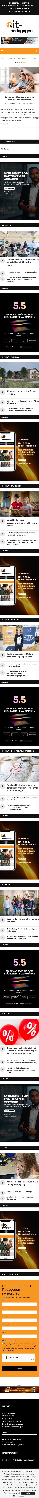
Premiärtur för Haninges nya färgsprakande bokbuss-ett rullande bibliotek (20, 1070)
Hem (1, 58)
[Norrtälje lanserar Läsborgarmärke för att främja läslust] (19, 504)
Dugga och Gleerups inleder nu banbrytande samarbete (19, 98)
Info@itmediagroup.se (15, 1424)
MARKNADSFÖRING (27, 5)
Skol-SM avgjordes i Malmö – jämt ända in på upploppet (20, 655)
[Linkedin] (19, 11)
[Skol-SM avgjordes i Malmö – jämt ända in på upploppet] (19, 638)
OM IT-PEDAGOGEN (10, 5)
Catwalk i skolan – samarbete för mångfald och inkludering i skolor (22, 262)
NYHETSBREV (13, 3)
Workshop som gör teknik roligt (19, 1192)
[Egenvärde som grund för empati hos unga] (19, 903)
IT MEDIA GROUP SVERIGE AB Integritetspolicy (18, 1460)
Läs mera (3, 124)
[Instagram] (12, 11)
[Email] (26, 11)
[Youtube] (22, 11)
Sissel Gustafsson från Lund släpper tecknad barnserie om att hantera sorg (21, 1061)
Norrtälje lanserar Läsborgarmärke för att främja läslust (21, 523)
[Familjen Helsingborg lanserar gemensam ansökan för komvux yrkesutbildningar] (19, 769)
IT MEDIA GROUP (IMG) (19, 8)
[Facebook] (9, 11)
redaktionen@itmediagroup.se (12, 1427)
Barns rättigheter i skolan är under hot (21, 272)
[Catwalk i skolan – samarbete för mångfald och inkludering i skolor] (19, 244)
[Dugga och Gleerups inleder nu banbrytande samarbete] (19, 80)
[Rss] (29, 11)
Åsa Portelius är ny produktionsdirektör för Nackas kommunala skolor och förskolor (22, 279)
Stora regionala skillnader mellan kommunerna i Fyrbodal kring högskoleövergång (19, 807)
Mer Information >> (20, 1496)
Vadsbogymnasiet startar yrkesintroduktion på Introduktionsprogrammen (17, 673)
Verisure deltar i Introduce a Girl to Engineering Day (22, 1183)
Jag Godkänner (28, 1493)
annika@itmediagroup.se (15, 1445)
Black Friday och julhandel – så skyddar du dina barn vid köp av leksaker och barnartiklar (21, 1051)
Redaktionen (16, 103)
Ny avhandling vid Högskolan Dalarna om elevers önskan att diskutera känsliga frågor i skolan (22, 542)
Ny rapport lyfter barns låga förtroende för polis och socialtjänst (22, 937)
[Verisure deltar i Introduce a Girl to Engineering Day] (19, 1166)
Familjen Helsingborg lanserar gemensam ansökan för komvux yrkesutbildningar (22, 788)
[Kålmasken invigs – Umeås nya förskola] (19, 375)
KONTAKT (25, 3)
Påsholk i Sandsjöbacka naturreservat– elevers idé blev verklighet (21, 534)
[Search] (37, 51)
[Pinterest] (16, 11)
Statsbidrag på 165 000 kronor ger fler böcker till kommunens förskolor (21, 409)
